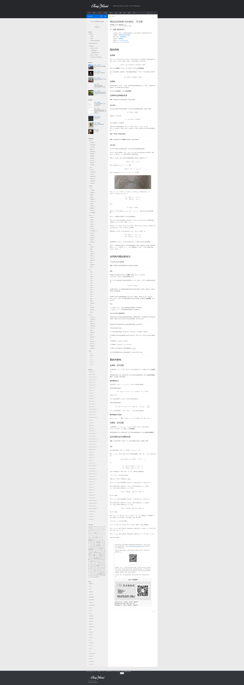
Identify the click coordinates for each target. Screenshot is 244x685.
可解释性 (92, 192)
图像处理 (95, 548)
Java (91, 359)
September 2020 (92, 508)
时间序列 (96, 559)
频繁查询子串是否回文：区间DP (100, 79)
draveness (91, 632)
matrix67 (91, 645)
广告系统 (92, 147)
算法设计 (92, 343)
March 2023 (91, 430)
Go (90, 357)
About (134, 13)
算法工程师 (92, 565)
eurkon (90, 586)
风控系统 (92, 165)
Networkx (103, 530)
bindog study (91, 626)
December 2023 (92, 409)
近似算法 (98, 572)
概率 (91, 298)
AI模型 (105, 13)
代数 (123, 26)
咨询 (103, 546)
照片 (100, 563)
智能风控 (99, 559)
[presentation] (119, 59)
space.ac (91, 648)
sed (98, 539)
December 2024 (92, 377)
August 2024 (91, 388)
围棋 (98, 129)
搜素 (92, 555)
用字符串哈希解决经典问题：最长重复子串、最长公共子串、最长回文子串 (100, 111)
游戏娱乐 (92, 158)
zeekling (90, 634)
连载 (100, 572)
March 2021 (91, 495)
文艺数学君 (91, 599)
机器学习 (92, 206)
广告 (99, 551)
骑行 (99, 577)
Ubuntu (89, 536)
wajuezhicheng (92, 653)
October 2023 (91, 414)
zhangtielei (91, 616)
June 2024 (91, 393)
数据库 (104, 557)
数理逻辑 (104, 558)
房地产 (103, 552)
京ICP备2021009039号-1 (93, 682)
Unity (91, 536)
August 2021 (91, 481)
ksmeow (90, 610)
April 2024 (91, 398)
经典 (101, 565)
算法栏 (91, 258)
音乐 (89, 577)
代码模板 (98, 542)
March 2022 (91, 463)
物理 (91, 301)
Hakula (90, 613)
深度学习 (92, 210)
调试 (103, 571)
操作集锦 (101, 555)
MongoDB (96, 530)
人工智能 (92, 190)
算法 (124, 13)
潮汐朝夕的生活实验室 (124, 35)
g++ (104, 536)
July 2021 (91, 484)
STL (102, 533)
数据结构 (92, 332)
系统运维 (92, 178)
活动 (89, 562)
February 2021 (92, 498)
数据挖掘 (92, 153)
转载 (91, 262)
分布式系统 (92, 172)
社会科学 (92, 233)
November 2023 (92, 412)
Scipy (89, 534)
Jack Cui (90, 629)
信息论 (91, 276)
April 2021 (91, 492)
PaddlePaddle (95, 532)
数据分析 (92, 149)
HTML (96, 528)
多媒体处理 (92, 145)
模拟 (91, 335)
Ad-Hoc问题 (98, 526)
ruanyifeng (91, 664)
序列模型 (92, 199)
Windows (96, 536)
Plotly (101, 532)
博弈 (91, 283)
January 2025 (91, 374)
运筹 (93, 572)
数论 (91, 294)
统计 (91, 305)
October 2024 (91, 382)
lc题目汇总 (97, 538)
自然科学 (92, 235)
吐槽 (116, 13)
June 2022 (91, 455)
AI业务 (94, 13)
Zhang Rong (91, 661)
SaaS (104, 533)
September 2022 (92, 447)
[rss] (105, 16)
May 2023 (91, 425)
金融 (96, 574)
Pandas (99, 532)
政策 (104, 555)
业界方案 (100, 540)
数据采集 (92, 156)
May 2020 (91, 519)
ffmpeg (102, 536)
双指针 (91, 546)
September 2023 (92, 417)
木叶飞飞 (91, 594)
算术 (91, 339)
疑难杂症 (92, 337)
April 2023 (91, 428)
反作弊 (91, 217)
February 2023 (92, 433)
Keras (95, 529)
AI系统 (91, 170)
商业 (90, 548)
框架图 (89, 561)
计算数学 (92, 307)
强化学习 (92, 201)
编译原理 (92, 346)
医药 (101, 545)
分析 (91, 281)
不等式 (93, 540)
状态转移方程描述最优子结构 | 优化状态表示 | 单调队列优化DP (100, 93)
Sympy (98, 534)
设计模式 (91, 571)
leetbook (102, 537)
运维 (95, 572)
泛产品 (91, 222)
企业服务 (92, 142)
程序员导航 (91, 597)
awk (99, 536)
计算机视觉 (92, 212)
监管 (95, 564)
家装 (90, 551)
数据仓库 (97, 557)
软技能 (91, 240)
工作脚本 (95, 551)
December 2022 (92, 439)
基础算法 (92, 323)
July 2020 (91, 514)
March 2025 (91, 371)
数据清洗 (92, 558)
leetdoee (94, 539)
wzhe (90, 640)
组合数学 (92, 303)
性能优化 (100, 552)
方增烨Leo (91, 583)
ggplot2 (89, 537)
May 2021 (91, 490)
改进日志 (92, 253)
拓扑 (91, 290)
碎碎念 (91, 256)
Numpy (89, 532)
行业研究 (97, 568)
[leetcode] (103, 16)
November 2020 (92, 503)
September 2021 (92, 479)
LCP (97, 529)
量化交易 (90, 574)
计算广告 (91, 569)
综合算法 (95, 567)
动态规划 (98, 78)
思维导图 (96, 552)
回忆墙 (91, 247)
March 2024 (91, 401)
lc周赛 (93, 537)
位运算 (91, 543)
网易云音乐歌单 (97, 118)
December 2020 (92, 500)
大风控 (91, 219)
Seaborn (91, 534)
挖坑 (104, 554)
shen (90, 651)
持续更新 (100, 554)
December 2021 (92, 471)
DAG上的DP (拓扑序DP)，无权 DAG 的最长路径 (99, 104)
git (91, 537)
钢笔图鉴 (98, 123)
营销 (95, 568)
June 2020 (91, 516)
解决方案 (98, 116)
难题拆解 (96, 575)
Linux (99, 529)
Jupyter (89, 529)
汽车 (99, 561)
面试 (104, 575)
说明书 (97, 571)
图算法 (91, 321)
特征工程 (92, 160)
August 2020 (91, 511)
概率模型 (92, 208)
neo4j (97, 539)
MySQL (99, 530)
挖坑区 (91, 251)
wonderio (91, 637)
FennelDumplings (124, 40)
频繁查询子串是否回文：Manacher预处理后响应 (99, 86)
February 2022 (92, 465)
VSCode (94, 536)
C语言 (91, 355)
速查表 (103, 572)
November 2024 (92, 379)
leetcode (99, 65)
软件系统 (92, 183)
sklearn (101, 539)
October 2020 (91, 506)
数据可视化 (92, 151)
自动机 (91, 568)
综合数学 (91, 567)
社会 (97, 564)
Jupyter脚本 (92, 529)
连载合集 (92, 242)
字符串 (98, 84)
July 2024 (91, 390)
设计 (89, 571)
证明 (130, 26)
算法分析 (92, 341)
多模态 (91, 197)
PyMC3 (92, 533)
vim (102, 539)
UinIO (90, 589)
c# (100, 536)
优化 (91, 274)
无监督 (91, 203)
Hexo (101, 528)
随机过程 (92, 310)
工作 (92, 551)
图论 (113, 16)
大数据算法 (92, 326)
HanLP (99, 528)
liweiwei (90, 608)
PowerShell (103, 532)
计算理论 (92, 348)
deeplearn (91, 624)
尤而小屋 (91, 591)
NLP (91, 188)
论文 (104, 569)
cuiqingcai (91, 642)
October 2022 (91, 444)
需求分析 (101, 575)
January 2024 (91, 406)
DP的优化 (90, 528)
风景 (96, 577)
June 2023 (91, 422)
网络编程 (101, 567)
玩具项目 (91, 564)
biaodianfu (91, 621)
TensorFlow (101, 534)
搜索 (91, 330)
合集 (101, 546)
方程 (91, 296)
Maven (93, 530)
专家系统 (97, 540)
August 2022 (91, 449)
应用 (91, 287)
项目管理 (91, 577)
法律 (101, 561)
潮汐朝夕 (121, 38)
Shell (91, 364)
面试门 (91, 267)
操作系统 (97, 555)
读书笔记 (92, 237)
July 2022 (91, 452)
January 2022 (91, 468)
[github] (101, 16)
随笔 (93, 575)
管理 (94, 565)
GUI (93, 528)
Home (89, 13)
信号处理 (96, 543)
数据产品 (94, 557)
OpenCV (92, 532)
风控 (94, 577)
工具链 (91, 174)
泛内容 (91, 224)
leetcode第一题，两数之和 (99, 72)
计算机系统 (92, 181)
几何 (91, 278)
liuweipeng (91, 618)
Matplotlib (90, 530)
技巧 (95, 554)
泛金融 (91, 228)
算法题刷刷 (123, 37)
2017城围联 (96, 130)
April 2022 (91, 460)
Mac (101, 529)
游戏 (97, 562)
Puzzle (89, 533)
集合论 (91, 312)
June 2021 (91, 487)
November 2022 (92, 441)
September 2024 (92, 385)
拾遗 (91, 292)
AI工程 (99, 13)
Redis (99, 533)
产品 (89, 542)
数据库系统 (92, 176)
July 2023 (91, 420)
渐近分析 (95, 562)
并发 (97, 551)
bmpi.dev (91, 659)
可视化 (96, 546)
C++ (91, 353)
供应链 (93, 543)
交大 (104, 540)
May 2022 (91, 457)
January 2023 (91, 436)
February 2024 (92, 404)
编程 (129, 13)
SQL (101, 533)
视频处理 (101, 568)
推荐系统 (89, 555)
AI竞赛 (92, 526)
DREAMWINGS (92, 605)
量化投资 (92, 162)
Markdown (104, 529)
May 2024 (91, 396)
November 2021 (92, 473)
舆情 (93, 568)
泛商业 (91, 226)
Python (91, 362)
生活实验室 (92, 231)
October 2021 (91, 476)
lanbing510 (91, 656)
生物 (93, 564)
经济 (103, 565)
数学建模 (90, 557)
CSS (102, 526)
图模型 (91, 194)
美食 (104, 567)
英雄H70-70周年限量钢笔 (99, 124)
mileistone (91, 602)
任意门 (110, 13)
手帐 (93, 554)
